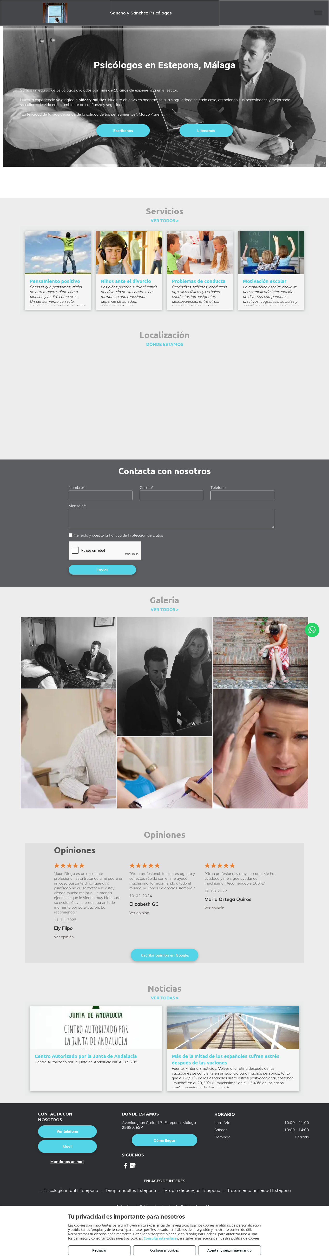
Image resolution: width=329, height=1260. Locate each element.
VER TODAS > (164, 997)
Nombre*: (77, 487)
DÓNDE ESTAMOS (164, 344)
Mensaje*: (77, 505)
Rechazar (99, 1250)
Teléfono (218, 487)
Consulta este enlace (160, 1238)
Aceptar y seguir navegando (229, 1250)
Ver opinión (64, 936)
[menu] (318, 13)
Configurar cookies (164, 1250)
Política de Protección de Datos (136, 535)
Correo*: (147, 487)
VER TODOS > (164, 220)
